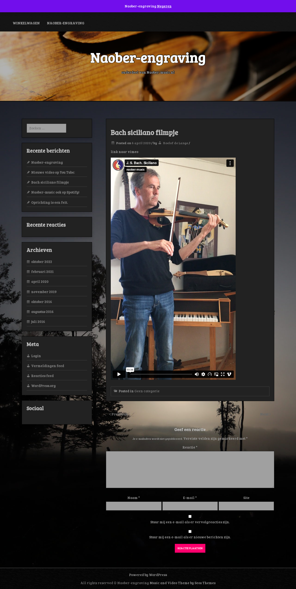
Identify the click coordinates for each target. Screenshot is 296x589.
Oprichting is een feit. (49, 202)
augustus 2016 (42, 311)
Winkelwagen (26, 23)
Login (36, 355)
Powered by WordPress (148, 574)
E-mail (190, 497)
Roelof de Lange (175, 143)
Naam (133, 497)
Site (246, 497)
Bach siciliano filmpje (50, 182)
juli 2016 (38, 321)
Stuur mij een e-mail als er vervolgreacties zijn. (190, 522)
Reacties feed (42, 375)
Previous (119, 413)
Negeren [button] (164, 6)
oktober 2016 (41, 301)
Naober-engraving (65, 23)
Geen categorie (147, 391)
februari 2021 (42, 271)
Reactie (189, 447)
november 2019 (44, 291)
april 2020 (40, 281)
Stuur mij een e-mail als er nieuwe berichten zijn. (190, 537)
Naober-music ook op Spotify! (55, 192)
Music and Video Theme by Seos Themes (183, 582)
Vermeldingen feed (47, 365)
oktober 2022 (41, 261)
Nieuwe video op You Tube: (53, 172)
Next (264, 413)
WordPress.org (43, 385)
